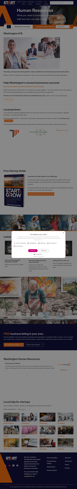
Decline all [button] (44, 250)
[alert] (38, 244)
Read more (40, 239)
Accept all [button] (32, 250)
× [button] (63, 232)
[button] (14, 243)
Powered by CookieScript (38, 256)
